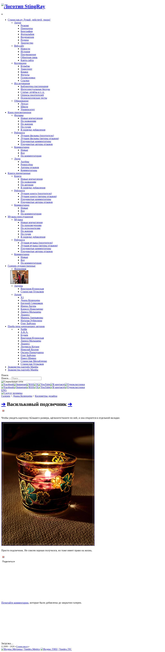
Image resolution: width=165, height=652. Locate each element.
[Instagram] (20, 384)
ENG (4, 390)
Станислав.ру (22, 646)
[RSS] (30, 384)
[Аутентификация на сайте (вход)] (11, 393)
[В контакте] (57, 384)
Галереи (5, 396)
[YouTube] (44, 384)
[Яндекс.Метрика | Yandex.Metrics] (20, 649)
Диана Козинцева (22, 396)
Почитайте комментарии (15, 602)
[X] (36, 384)
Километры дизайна (46, 396)
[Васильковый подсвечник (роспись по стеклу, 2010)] (48, 545)
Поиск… (6, 378)
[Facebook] (7, 384)
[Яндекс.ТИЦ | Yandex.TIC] (56, 649)
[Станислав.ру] (23, 6)
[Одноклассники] (75, 384)
